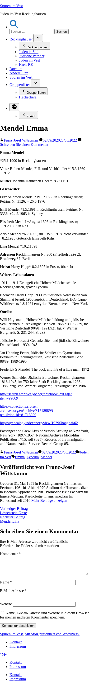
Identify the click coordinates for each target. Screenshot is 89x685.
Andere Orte (18, 73)
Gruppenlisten (20, 85)
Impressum (17, 646)
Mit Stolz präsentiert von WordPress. (52, 634)
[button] (14, 27)
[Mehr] (14, 107)
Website (6, 604)
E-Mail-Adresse (13, 591)
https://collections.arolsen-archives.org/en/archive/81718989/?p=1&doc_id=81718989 (26, 410)
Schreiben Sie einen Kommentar (24, 144)
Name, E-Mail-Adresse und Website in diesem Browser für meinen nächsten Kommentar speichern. (44, 615)
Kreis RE (26, 64)
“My (3, 654)
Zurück (31, 116)
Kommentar (10, 554)
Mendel (46, 457)
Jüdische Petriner (31, 56)
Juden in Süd (28, 52)
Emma (20, 457)
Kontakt (15, 642)
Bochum (15, 69)
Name (6, 582)
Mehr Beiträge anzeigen (49, 500)
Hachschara (28, 97)
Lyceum (33, 457)
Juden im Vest (29, 60)
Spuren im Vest (11, 6)
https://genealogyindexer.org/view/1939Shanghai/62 (39, 423)
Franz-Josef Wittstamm (21, 140)
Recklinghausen (21, 39)
